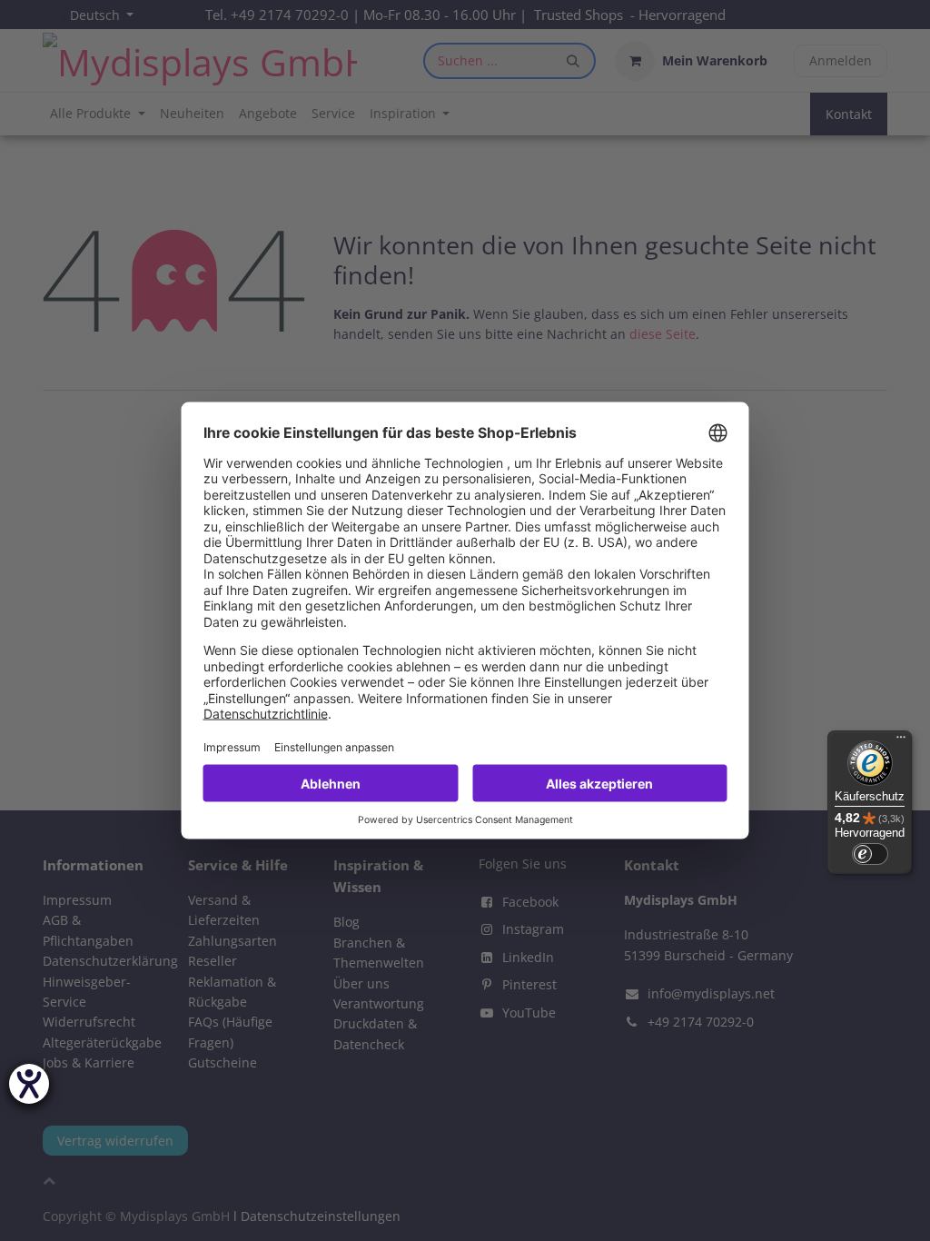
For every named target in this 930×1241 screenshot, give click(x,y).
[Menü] (901, 741)
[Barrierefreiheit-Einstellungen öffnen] (29, 1084)
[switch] (870, 854)
